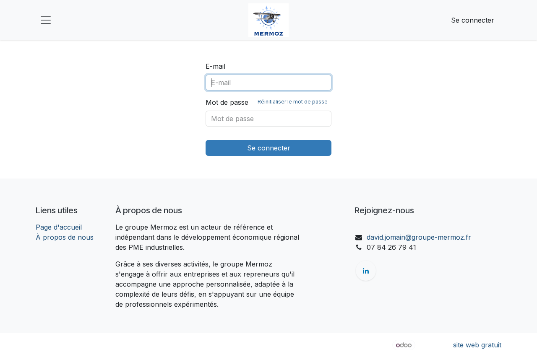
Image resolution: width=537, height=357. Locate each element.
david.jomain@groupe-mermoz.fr (419, 237)
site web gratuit (477, 345)
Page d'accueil (59, 227)
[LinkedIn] (366, 271)
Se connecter (472, 20)
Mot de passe (267, 102)
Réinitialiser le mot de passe (293, 101)
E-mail (215, 66)
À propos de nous (65, 237)
